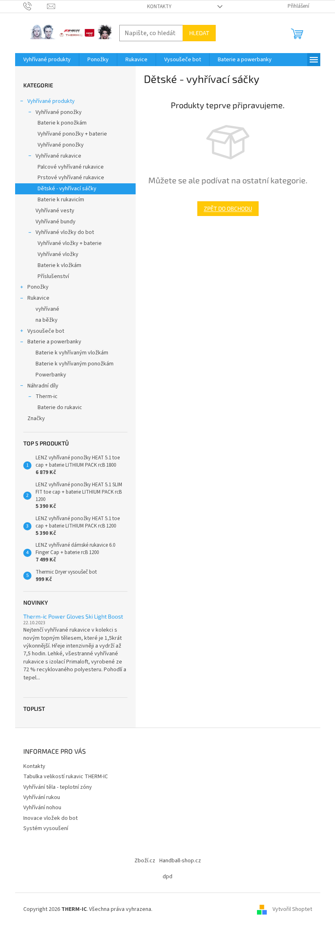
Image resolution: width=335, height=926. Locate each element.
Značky (36, 418)
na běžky (47, 320)
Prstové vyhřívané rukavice (71, 178)
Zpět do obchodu (228, 208)
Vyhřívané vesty (55, 211)
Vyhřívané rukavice (58, 156)
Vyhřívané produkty (51, 101)
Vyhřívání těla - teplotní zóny (57, 787)
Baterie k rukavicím (61, 200)
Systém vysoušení (45, 828)
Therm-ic (47, 396)
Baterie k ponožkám (62, 123)
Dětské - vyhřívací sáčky (67, 189)
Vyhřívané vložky (58, 254)
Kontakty (159, 6)
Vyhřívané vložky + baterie (70, 243)
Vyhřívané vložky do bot (65, 232)
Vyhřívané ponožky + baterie (72, 134)
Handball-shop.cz (180, 861)
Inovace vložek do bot (50, 818)
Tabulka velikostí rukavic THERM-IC (65, 776)
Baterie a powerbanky (54, 342)
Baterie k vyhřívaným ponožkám (75, 364)
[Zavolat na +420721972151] (35, 6)
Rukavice (38, 298)
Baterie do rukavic (60, 407)
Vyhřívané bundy (56, 222)
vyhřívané (47, 309)
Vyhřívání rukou (41, 797)
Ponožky (38, 287)
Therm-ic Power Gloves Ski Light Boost (73, 616)
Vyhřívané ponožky (59, 112)
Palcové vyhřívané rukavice (71, 167)
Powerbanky (51, 375)
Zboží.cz (144, 861)
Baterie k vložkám (59, 265)
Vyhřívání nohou (42, 808)
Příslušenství (53, 276)
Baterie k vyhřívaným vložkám (72, 353)
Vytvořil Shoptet (292, 909)
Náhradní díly (42, 386)
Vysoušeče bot (45, 331)
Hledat (199, 32)
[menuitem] (47, 59)
